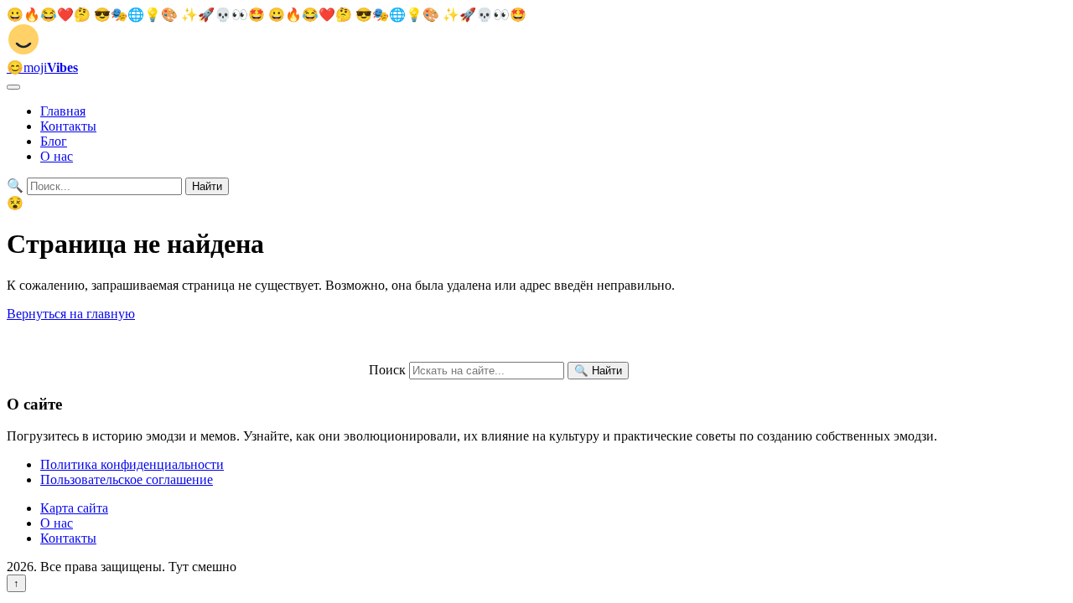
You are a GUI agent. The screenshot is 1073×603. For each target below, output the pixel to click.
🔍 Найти (598, 370)
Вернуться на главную (71, 314)
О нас (56, 156)
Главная (63, 111)
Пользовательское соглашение (126, 479)
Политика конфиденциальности (132, 464)
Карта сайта (74, 508)
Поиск (387, 370)
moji (42, 67)
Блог (53, 141)
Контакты (68, 126)
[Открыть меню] (13, 87)
